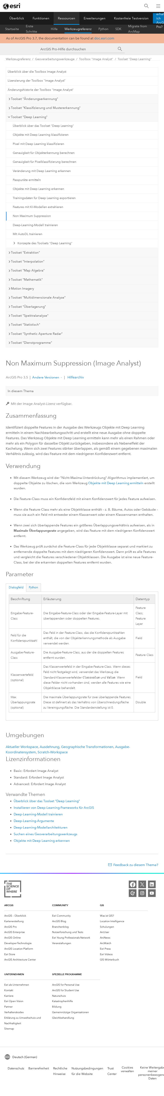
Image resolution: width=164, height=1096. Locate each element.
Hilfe (54, 29)
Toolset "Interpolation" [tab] (27, 261)
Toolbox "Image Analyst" (96, 59)
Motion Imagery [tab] (22, 288)
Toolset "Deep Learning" (135, 59)
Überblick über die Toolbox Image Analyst (37, 72)
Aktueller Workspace (22, 747)
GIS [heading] (102, 905)
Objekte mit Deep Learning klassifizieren (41, 135)
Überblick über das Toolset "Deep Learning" (43, 126)
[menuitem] (28, 915)
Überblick (16, 18)
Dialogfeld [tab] (16, 587)
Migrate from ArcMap (137, 29)
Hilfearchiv (75, 377)
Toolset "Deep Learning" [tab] (29, 117)
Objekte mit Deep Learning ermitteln (116, 483)
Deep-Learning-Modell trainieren (35, 225)
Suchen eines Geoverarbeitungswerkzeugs (45, 834)
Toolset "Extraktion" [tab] (25, 252)
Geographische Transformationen (87, 747)
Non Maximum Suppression (32, 216)
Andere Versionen (45, 377)
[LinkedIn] (152, 884)
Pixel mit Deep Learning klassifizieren (38, 144)
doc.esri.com (104, 38)
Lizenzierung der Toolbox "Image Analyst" (37, 80)
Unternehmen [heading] (14, 974)
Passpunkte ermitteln (27, 180)
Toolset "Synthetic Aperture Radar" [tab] (37, 334)
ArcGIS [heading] (8, 905)
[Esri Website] (12, 6)
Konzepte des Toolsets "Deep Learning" (45, 243)
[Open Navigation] (158, 6)
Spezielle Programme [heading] (67, 974)
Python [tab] (33, 587)
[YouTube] (152, 893)
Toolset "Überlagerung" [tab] (28, 307)
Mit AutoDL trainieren (27, 234)
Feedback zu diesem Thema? (135, 865)
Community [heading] (60, 905)
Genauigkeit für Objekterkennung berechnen (44, 153)
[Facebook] (132, 884)
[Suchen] (146, 6)
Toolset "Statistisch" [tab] (25, 324)
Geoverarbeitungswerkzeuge (55, 59)
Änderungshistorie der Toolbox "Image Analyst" (41, 90)
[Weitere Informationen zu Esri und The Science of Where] (12, 890)
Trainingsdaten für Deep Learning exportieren (44, 198)
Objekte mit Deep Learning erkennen (38, 189)
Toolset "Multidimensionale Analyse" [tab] (38, 297)
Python (103, 29)
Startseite (12, 29)
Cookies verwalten (127, 1069)
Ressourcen (66, 18)
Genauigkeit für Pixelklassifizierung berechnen (44, 162)
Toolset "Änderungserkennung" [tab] (34, 99)
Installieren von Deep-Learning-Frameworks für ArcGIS (54, 808)
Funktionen (41, 18)
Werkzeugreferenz (78, 29)
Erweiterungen (94, 18)
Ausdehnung (49, 747)
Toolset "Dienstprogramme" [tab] (31, 343)
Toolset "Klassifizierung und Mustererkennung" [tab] (46, 108)
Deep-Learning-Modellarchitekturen (40, 827)
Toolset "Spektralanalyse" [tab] (29, 316)
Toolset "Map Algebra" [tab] (28, 270)
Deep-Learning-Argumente (34, 821)
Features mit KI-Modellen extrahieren (38, 207)
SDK (118, 29)
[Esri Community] (132, 893)
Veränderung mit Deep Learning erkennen (42, 171)
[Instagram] (142, 893)
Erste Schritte (31, 29)
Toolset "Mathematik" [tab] (27, 280)
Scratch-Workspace (53, 752)
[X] (142, 884)
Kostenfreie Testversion (131, 18)
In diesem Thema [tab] (21, 391)
